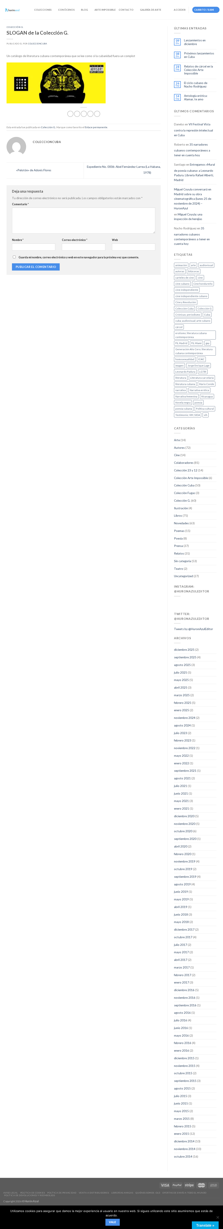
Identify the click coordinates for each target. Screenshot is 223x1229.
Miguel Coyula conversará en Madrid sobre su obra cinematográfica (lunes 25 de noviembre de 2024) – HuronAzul (192, 199)
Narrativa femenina (186, 396)
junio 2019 (181, 891)
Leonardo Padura (185, 371)
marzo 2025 (182, 695)
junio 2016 (181, 1028)
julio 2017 (180, 945)
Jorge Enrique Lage (198, 365)
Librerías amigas (122, 1192)
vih (205, 415)
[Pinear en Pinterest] (90, 114)
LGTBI (202, 371)
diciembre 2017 (184, 929)
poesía (198, 402)
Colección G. (15, 27)
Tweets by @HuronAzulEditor (193, 629)
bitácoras (193, 271)
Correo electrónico (74, 240)
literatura (180, 377)
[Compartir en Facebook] (70, 114)
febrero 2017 (182, 975)
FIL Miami (196, 343)
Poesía (178, 538)
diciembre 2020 (184, 816)
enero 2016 (181, 1050)
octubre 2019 (183, 869)
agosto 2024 (182, 725)
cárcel (178, 327)
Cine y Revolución (185, 302)
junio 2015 (181, 1103)
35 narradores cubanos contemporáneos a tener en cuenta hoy (192, 150)
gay (207, 343)
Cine (177, 455)
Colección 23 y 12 (185, 470)
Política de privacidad (61, 1192)
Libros (178, 515)
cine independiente (186, 289)
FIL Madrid (181, 343)
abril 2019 (180, 907)
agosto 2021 (182, 778)
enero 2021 (181, 808)
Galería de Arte (150, 9)
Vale (112, 1222)
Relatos (179, 553)
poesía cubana (183, 408)
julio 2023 (180, 733)
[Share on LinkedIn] (97, 114)
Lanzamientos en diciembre (195, 42)
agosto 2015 (182, 1088)
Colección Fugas (184, 493)
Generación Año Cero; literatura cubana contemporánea (194, 351)
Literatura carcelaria (202, 377)
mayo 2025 (181, 680)
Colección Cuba (184, 308)
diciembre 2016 (184, 990)
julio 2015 (180, 1096)
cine (200, 277)
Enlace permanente (96, 127)
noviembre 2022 (184, 748)
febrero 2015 (182, 1126)
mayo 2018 (181, 922)
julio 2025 (180, 672)
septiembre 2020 (185, 839)
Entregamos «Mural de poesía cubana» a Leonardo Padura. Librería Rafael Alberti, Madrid (194, 172)
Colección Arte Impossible (191, 478)
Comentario (20, 204)
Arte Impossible (105, 9)
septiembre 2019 (185, 876)
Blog (84, 9)
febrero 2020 (182, 854)
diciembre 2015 (184, 1058)
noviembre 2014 (184, 1149)
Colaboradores (183, 462)
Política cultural (205, 408)
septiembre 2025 (185, 657)
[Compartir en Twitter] (77, 114)
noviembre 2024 (184, 718)
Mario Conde (206, 384)
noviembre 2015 (184, 1066)
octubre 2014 (183, 1156)
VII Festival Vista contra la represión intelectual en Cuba (193, 130)
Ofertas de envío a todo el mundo (184, 1192)
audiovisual (206, 265)
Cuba (207, 314)
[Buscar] (29, 10)
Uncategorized (183, 576)
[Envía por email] (84, 114)
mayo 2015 (181, 1111)
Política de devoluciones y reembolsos (29, 1195)
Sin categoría (182, 561)
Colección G (205, 308)
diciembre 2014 (184, 1141)
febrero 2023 (182, 740)
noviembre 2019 (184, 861)
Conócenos (66, 9)
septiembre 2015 (185, 1081)
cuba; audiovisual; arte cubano (192, 320)
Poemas (179, 531)
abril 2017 (180, 960)
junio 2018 (181, 914)
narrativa (180, 390)
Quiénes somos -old (147, 1192)
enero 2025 (181, 710)
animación (181, 265)
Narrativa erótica (199, 390)
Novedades (181, 523)
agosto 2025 (182, 665)
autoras (179, 271)
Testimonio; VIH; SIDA (187, 415)
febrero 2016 (182, 1043)
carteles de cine (184, 277)
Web (115, 240)
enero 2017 (181, 982)
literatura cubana (185, 384)
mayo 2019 (181, 899)
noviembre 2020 (184, 823)
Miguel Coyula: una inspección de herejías (188, 217)
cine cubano (182, 283)
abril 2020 (180, 846)
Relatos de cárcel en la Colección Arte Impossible (198, 70)
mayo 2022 (181, 755)
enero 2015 (181, 1133)
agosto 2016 (182, 1012)
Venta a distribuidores (94, 1192)
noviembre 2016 (184, 997)
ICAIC (201, 359)
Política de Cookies (32, 1192)
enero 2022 (181, 763)
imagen (179, 365)
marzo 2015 (182, 1118)
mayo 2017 (181, 952)
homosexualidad (184, 359)
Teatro (178, 568)
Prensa (178, 546)
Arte (177, 440)
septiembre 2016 (185, 1005)
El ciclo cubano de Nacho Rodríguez (195, 84)
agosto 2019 (182, 884)
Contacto (126, 9)
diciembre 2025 (184, 649)
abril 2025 (180, 687)
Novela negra (183, 402)
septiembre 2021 (185, 770)
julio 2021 (180, 786)
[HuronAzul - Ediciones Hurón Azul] (12, 10)
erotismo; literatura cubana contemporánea (191, 335)
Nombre (18, 240)
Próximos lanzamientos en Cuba (199, 55)
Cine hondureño (203, 283)
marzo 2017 (182, 967)
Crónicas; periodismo (187, 314)
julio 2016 (180, 1020)
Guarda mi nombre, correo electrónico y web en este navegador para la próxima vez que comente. (79, 257)
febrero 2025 (182, 702)
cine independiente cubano (191, 296)
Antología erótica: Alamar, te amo (195, 97)
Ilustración (181, 508)
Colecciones (43, 9)
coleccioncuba (37, 43)
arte (193, 265)
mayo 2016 (181, 1035)
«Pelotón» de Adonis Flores (33, 170)
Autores (179, 447)
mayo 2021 (181, 801)
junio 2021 (181, 793)
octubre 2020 (183, 831)
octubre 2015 (183, 1073)
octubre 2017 (183, 937)
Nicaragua (207, 396)
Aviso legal (10, 1192)
